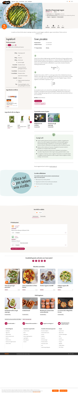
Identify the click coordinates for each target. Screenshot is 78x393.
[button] (13, 226)
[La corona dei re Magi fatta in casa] (65, 306)
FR (70, 353)
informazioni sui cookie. (36, 391)
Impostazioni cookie (44, 343)
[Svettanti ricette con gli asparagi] (12, 306)
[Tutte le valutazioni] (48, 11)
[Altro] (65, 232)
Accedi (72, 1)
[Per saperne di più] (40, 125)
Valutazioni (35, 216)
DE (68, 353)
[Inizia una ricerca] (67, 1)
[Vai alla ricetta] (12, 280)
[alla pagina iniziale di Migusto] (6, 1)
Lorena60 (17, 225)
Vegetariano (54, 17)
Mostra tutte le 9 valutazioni (18, 248)
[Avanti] (31, 122)
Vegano (48, 17)
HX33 (16, 236)
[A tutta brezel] (30, 306)
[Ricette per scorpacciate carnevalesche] (47, 306)
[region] (39, 390)
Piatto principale (60, 17)
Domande (42, 216)
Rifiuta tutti (55, 390)
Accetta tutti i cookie (63, 390)
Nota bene (16, 45)
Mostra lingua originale (24, 242)
